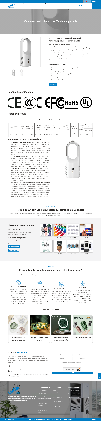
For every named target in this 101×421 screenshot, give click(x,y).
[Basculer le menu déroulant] (28, 4)
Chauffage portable (42, 403)
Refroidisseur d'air (42, 394)
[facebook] (95, 1)
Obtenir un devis (96, 6)
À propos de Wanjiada (58, 401)
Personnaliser (34, 4)
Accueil (19, 4)
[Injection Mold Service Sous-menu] (66, 398)
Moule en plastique (44, 4)
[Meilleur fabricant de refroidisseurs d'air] (11, 6)
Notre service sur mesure (14, 246)
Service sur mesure (57, 395)
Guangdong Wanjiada (38, 419)
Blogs (62, 4)
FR (87, 1)
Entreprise (57, 387)
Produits (25, 4)
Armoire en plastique (42, 408)
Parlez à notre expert (13, 250)
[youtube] (93, 1)
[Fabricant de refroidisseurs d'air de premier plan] (15, 390)
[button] (39, 53)
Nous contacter (57, 406)
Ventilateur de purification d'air (45, 396)
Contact (20, 7)
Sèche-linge (40, 405)
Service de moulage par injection (58, 398)
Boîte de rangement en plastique (43, 411)
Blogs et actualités (57, 404)
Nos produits (56, 392)
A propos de (56, 4)
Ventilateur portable (66, 21)
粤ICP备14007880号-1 (10, 419)
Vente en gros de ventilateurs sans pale (61, 44)
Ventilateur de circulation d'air (39, 21)
